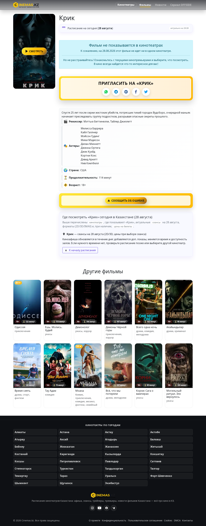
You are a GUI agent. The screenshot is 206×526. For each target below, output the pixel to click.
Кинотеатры (125, 4)
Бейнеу (19, 446)
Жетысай (156, 446)
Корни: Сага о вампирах (144, 392)
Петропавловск (70, 461)
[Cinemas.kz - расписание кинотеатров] (26, 4)
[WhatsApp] (106, 92)
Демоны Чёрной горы (116, 328)
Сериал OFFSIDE (181, 5)
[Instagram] (92, 508)
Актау (109, 432)
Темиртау (21, 476)
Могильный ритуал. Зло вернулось (173, 394)
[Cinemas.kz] (103, 495)
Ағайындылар (175, 327)
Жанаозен (112, 446)
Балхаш (155, 439)
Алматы (20, 432)
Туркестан (66, 468)
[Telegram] (116, 92)
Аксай (64, 439)
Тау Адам (50, 390)
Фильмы (145, 5)
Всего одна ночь (146, 327)
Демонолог (82, 327)
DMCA (177, 520)
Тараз (63, 476)
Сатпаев (155, 461)
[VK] (126, 92)
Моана (79, 390)
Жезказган (67, 446)
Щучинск (66, 483)
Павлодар (111, 461)
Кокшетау (157, 454)
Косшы (19, 461)
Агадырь (111, 439)
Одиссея (20, 327)
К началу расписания (82, 250)
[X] (146, 92)
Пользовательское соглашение (145, 520)
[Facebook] (136, 92)
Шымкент (21, 483)
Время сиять (23, 390)
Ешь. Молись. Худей (53, 328)
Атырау (20, 439)
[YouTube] (99, 508)
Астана (64, 432)
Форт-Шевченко (161, 476)
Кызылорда (113, 454)
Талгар (154, 468)
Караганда (67, 454)
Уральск (110, 476)
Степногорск (23, 468)
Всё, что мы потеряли (113, 392)
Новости (160, 5)
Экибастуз (112, 483)
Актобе (155, 432)
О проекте (94, 520)
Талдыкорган (114, 468)
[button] (34, 51)
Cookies (168, 520)
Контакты (187, 520)
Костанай (21, 454)
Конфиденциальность (114, 520)
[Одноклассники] (114, 508)
